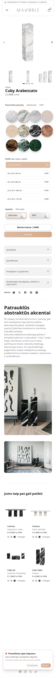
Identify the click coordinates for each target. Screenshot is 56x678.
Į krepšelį (28, 234)
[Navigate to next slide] (52, 42)
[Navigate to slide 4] (32, 83)
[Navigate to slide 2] (27, 83)
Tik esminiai (32, 665)
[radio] (10, 116)
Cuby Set (11, 570)
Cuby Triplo (37, 570)
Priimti (46, 665)
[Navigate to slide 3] (29, 83)
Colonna (11, 526)
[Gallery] (28, 42)
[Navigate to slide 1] (24, 83)
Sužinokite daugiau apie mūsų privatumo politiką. (23, 660)
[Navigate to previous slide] (4, 42)
